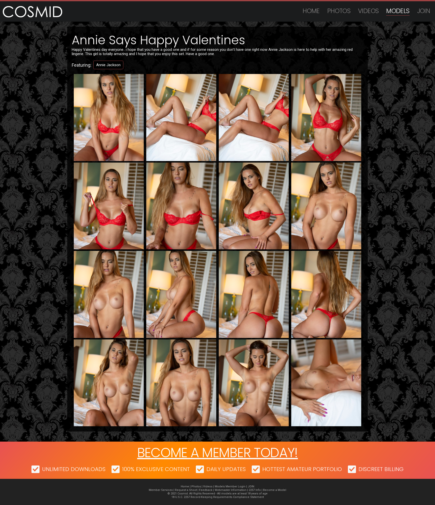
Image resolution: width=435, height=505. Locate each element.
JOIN (423, 11)
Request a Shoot (186, 490)
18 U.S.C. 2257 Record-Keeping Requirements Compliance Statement (217, 497)
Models (397, 11)
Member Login (235, 486)
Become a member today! (217, 452)
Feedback (205, 490)
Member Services (161, 490)
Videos (368, 11)
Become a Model (274, 490)
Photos (338, 11)
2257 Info (255, 490)
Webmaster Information (230, 490)
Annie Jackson (108, 65)
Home (311, 11)
